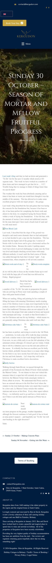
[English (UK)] (5, 13)
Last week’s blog (9, 176)
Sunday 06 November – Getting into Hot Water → (30, 440)
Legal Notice (32, 555)
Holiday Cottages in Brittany (14, 552)
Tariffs (29, 552)
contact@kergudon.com (28, 4)
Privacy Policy (20, 555)
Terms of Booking (40, 552)
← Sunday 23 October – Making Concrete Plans (21, 435)
